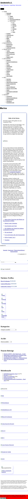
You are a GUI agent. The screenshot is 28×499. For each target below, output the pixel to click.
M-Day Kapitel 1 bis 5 (10, 237)
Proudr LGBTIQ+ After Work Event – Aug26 (14, 354)
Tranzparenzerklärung (14, 19)
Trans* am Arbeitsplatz (9, 376)
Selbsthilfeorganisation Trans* (11, 373)
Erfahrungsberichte (11, 84)
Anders (8, 65)
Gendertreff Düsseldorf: (6, 283)
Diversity (8, 68)
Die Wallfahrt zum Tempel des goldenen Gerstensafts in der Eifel (13, 229)
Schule (8, 74)
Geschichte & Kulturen (11, 82)
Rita (13, 27)
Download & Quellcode (12, 91)
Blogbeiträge (9, 44)
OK (1, 498)
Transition (7, 240)
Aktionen (8, 60)
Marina (14, 24)
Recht (7, 73)
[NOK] (6, 498)
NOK (4, 498)
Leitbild (11, 16)
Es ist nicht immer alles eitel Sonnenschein (15, 234)
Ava (13, 22)
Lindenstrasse (9, 69)
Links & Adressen (10, 87)
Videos (8, 40)
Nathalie (14, 26)
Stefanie (14, 29)
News (7, 93)
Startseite (8, 13)
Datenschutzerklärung (11, 98)
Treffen (8, 51)
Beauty (8, 85)
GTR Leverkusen (10, 54)
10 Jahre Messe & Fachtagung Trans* (13, 356)
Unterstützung (9, 35)
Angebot (8, 33)
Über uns (8, 36)
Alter (7, 63)
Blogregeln (9, 46)
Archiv (8, 55)
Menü (2, 8)
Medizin (8, 71)
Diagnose (8, 80)
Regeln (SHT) (9, 57)
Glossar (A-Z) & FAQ (11, 88)
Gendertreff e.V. (6, 2)
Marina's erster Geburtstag (11, 223)
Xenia (13, 32)
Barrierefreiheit (10, 99)
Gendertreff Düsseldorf (15, 171)
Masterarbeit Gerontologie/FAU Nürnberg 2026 (15, 355)
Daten (7, 90)
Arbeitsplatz (9, 66)
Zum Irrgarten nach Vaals (11, 226)
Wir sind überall (8, 232)
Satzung (11, 18)
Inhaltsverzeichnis (10, 47)
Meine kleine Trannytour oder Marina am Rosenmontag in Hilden (13, 220)
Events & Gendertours (11, 62)
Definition (8, 79)
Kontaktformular (10, 102)
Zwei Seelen (9, 76)
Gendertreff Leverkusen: (6, 286)
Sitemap (8, 41)
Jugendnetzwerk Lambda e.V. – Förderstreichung (15, 358)
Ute (13, 30)
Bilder (7, 38)
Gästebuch (9, 101)
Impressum (9, 96)
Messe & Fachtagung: (5, 281)
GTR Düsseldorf (10, 52)
